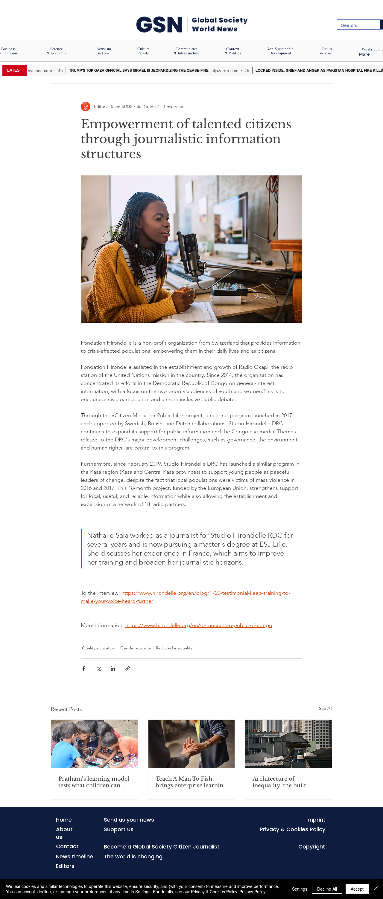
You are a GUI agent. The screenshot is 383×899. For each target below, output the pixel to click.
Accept (357, 889)
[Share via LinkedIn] (113, 668)
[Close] (375, 888)
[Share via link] (127, 668)
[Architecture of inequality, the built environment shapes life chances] (288, 744)
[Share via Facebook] (83, 668)
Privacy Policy (252, 892)
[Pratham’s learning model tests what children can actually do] (94, 744)
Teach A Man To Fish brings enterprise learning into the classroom (191, 782)
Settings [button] (299, 889)
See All (325, 708)
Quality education (98, 648)
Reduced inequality (174, 648)
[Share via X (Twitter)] (98, 668)
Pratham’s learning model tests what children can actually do (93, 782)
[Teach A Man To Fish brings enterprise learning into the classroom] (191, 744)
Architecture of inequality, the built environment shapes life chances (285, 782)
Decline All (327, 889)
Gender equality (135, 648)
